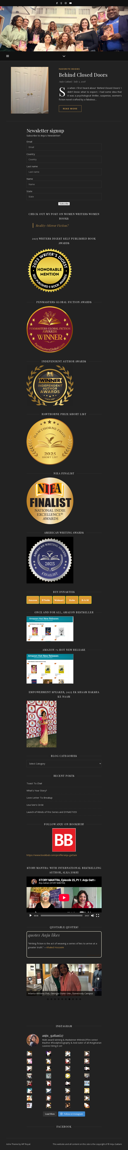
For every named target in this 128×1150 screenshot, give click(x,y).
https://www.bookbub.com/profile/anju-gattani (52, 855)
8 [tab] (73, 999)
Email (29, 141)
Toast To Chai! (34, 783)
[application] (64, 898)
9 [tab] (76, 999)
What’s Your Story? (37, 790)
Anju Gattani (65, 81)
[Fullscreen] (97, 915)
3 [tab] (55, 999)
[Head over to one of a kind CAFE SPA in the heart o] (86, 1061)
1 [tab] (48, 999)
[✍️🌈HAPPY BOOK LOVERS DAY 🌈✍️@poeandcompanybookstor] (86, 1098)
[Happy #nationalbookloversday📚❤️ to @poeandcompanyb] (67, 1098)
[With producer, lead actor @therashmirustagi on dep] (29, 1061)
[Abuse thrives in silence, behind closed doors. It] (29, 1090)
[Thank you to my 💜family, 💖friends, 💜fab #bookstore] (67, 1075)
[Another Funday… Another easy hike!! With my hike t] (48, 1105)
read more (70, 108)
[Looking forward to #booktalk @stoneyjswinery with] (86, 1090)
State (29, 191)
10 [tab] (80, 999)
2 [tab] (51, 999)
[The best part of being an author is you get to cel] (86, 1053)
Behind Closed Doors (83, 74)
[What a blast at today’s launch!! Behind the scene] (29, 1068)
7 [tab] (69, 999)
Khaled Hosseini (55, 947)
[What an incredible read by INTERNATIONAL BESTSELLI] (48, 1053)
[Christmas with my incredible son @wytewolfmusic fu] (29, 1083)
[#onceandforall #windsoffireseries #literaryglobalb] (86, 1105)
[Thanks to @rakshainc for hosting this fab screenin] (48, 1061)
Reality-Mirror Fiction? (52, 225)
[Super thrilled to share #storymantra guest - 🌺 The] (67, 1053)
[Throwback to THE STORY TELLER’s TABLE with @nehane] (29, 1075)
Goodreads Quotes (93, 955)
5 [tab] (62, 999)
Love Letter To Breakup (39, 797)
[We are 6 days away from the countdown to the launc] (67, 1068)
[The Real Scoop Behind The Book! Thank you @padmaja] (67, 1061)
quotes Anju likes (44, 935)
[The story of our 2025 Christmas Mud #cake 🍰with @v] (86, 1075)
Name (30, 178)
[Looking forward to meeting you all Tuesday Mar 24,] (48, 1075)
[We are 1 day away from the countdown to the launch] (48, 1068)
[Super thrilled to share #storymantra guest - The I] (29, 1053)
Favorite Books (69, 69)
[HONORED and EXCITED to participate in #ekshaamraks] (86, 1083)
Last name (32, 166)
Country (31, 154)
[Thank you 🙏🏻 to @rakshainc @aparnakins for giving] (48, 1083)
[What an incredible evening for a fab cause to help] (67, 1090)
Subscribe (64, 204)
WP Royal (25, 1144)
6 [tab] (66, 999)
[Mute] (92, 915)
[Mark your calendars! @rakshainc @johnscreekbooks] (67, 1083)
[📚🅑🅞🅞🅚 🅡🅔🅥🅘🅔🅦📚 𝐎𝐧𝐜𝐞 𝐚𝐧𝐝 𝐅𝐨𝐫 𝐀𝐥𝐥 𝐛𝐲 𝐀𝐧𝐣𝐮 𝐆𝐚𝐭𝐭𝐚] (29, 1105)
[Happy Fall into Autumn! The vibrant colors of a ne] (29, 1098)
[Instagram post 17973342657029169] (86, 1068)
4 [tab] (58, 999)
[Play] (30, 915)
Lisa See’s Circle (35, 804)
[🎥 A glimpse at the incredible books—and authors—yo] (48, 1098)
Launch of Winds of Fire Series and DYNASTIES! (52, 811)
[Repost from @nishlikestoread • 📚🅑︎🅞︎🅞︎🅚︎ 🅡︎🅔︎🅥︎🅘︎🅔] (67, 1105)
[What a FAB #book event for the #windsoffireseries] (48, 1090)
